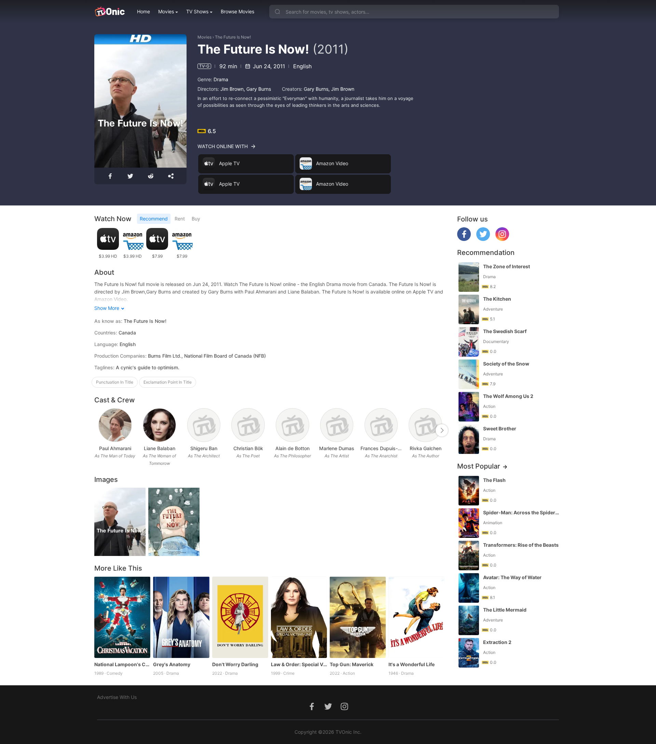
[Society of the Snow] (469, 374)
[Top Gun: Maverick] (358, 617)
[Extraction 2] (469, 653)
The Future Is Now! (233, 37)
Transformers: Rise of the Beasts (521, 545)
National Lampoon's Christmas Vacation (122, 664)
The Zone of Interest (506, 266)
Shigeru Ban (203, 448)
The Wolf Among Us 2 (508, 396)
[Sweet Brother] (469, 439)
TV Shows (197, 11)
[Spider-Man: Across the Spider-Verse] (469, 523)
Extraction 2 (497, 642)
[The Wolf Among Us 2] (469, 406)
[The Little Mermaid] (469, 620)
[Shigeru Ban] (203, 425)
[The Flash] (469, 490)
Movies (166, 11)
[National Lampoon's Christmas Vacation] (122, 617)
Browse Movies (237, 11)
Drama (221, 79)
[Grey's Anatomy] (181, 617)
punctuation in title (114, 382)
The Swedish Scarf (505, 331)
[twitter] (483, 239)
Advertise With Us (117, 697)
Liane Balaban (159, 448)
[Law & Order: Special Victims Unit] (299, 617)
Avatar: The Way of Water (512, 577)
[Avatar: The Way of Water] (469, 588)
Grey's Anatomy (171, 664)
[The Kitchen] (469, 309)
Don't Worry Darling (235, 664)
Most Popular (478, 466)
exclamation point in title (168, 382)
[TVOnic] (109, 11)
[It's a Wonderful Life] (416, 617)
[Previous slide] (99, 430)
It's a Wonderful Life (411, 664)
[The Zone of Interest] (469, 277)
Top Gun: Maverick (351, 664)
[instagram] (502, 239)
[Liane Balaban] (159, 425)
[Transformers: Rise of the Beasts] (469, 555)
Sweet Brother (499, 428)
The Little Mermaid (505, 610)
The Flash (494, 480)
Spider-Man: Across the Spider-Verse (521, 512)
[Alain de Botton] (292, 425)
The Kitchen (497, 299)
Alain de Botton (292, 448)
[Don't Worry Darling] (240, 617)
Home (143, 11)
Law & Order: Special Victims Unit (299, 664)
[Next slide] (442, 430)
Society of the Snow (506, 364)
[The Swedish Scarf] (469, 342)
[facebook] (464, 239)
